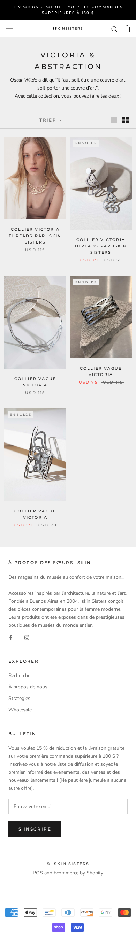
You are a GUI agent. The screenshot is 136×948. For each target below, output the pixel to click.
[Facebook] (10, 637)
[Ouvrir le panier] (127, 28)
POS (38, 873)
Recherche (19, 675)
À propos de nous (27, 687)
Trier (48, 120)
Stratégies (19, 698)
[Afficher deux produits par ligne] (125, 120)
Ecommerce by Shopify (78, 873)
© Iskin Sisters (68, 863)
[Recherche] (114, 29)
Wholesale (20, 710)
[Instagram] (26, 637)
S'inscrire (34, 829)
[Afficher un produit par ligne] (114, 120)
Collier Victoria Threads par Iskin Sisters (35, 235)
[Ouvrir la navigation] (9, 28)
